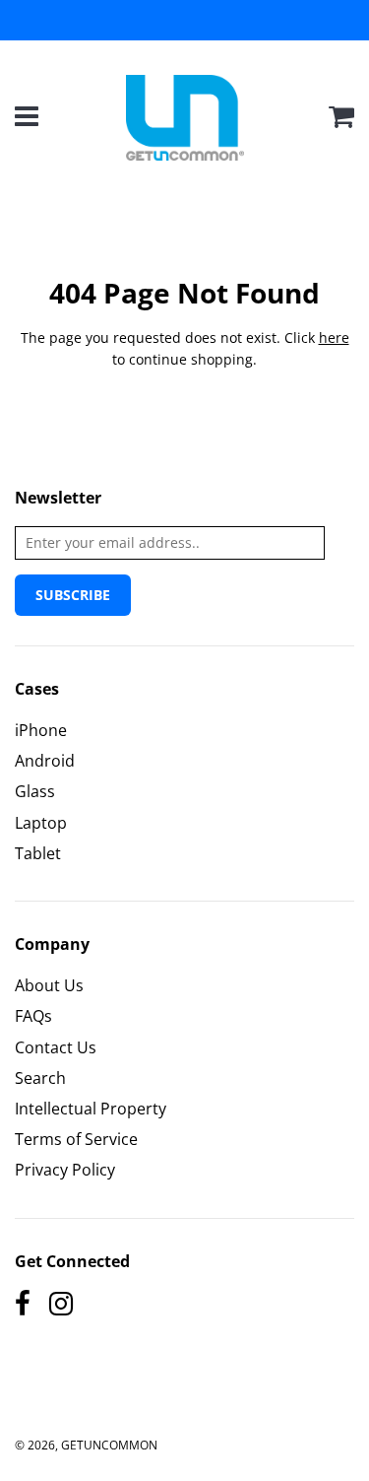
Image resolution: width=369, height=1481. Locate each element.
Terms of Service (76, 1139)
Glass (35, 791)
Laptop (41, 823)
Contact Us (55, 1047)
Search (40, 1078)
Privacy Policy (65, 1169)
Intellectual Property (90, 1108)
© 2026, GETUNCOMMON (86, 1445)
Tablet (38, 853)
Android (45, 761)
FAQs (33, 1016)
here (334, 337)
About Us (49, 985)
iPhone (41, 730)
